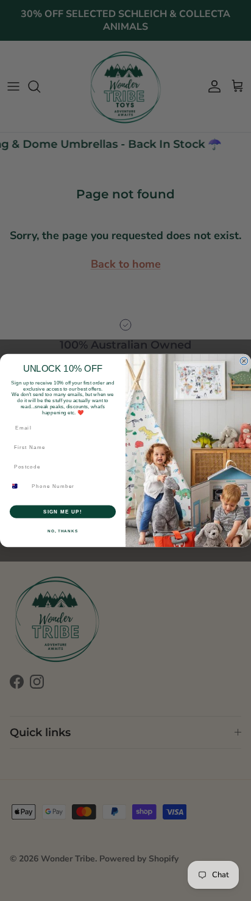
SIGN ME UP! (62, 511)
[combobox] (19, 486)
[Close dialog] (244, 361)
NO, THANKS (63, 531)
